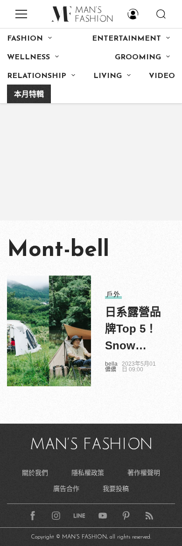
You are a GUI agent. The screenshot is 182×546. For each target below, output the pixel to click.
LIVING (107, 76)
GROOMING (138, 57)
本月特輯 (29, 95)
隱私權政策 (87, 472)
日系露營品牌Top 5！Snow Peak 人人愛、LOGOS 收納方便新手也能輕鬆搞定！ (133, 329)
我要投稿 (116, 488)
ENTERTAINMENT (126, 39)
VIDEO (162, 76)
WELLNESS (28, 57)
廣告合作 (66, 488)
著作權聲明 (143, 472)
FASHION (25, 39)
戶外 (113, 294)
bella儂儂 (111, 367)
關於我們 (35, 472)
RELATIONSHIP (36, 76)
